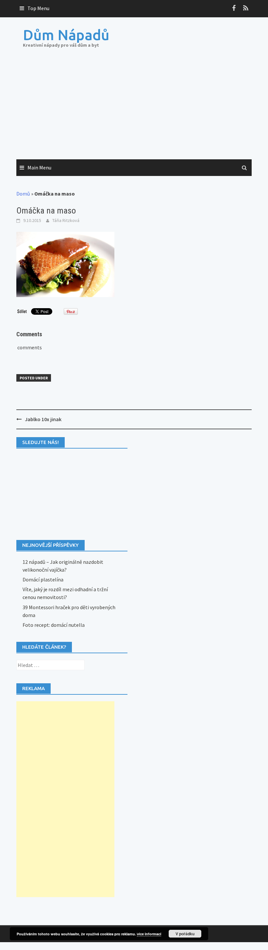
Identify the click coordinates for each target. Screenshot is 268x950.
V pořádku (185, 934)
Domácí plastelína (43, 579)
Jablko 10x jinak (43, 419)
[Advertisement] (134, 110)
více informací (149, 933)
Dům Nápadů (66, 35)
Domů (23, 193)
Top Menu (38, 8)
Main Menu (39, 167)
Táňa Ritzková (65, 220)
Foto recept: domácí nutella (54, 625)
